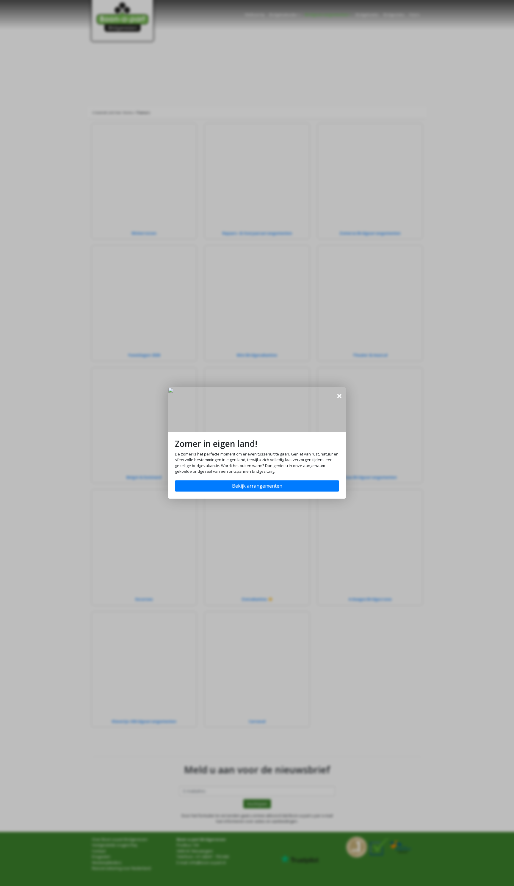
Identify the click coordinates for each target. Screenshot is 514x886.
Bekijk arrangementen (257, 486)
